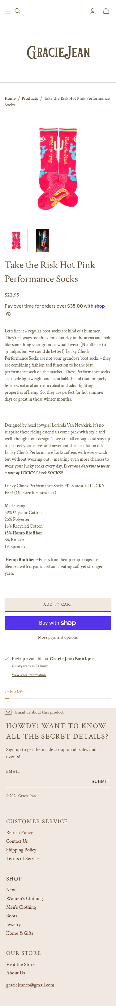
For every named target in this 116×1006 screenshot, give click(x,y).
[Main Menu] (8, 11)
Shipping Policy (21, 850)
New (10, 890)
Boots (11, 916)
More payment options (58, 637)
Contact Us (17, 841)
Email (13, 771)
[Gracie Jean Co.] (58, 51)
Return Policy (19, 832)
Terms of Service (23, 858)
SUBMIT (101, 781)
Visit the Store (20, 964)
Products (30, 98)
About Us (15, 973)
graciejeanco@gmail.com (30, 985)
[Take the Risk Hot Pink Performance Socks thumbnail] (16, 240)
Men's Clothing (21, 907)
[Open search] (18, 11)
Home (10, 98)
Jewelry (13, 924)
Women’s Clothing (24, 898)
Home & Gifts (19, 933)
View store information (29, 675)
